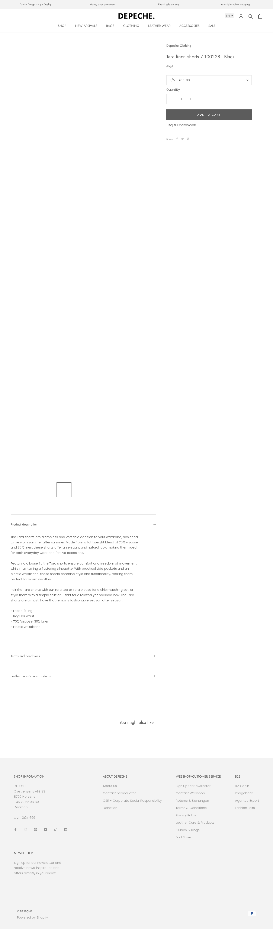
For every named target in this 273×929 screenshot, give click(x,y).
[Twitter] (182, 139)
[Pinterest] (188, 139)
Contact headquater (119, 793)
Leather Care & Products (195, 822)
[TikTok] (55, 829)
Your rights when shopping (235, 4)
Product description (24, 524)
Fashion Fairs (245, 808)
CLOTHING (131, 25)
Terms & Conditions (191, 808)
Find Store (183, 837)
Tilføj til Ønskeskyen (181, 125)
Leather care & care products (31, 676)
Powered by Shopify (32, 917)
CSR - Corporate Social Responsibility (132, 800)
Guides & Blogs (188, 830)
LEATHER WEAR (159, 25)
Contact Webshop (190, 793)
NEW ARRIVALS (86, 25)
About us (110, 786)
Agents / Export (247, 800)
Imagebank (244, 793)
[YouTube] (45, 829)
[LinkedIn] (65, 829)
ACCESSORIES (189, 25)
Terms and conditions (25, 656)
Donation (110, 808)
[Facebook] (177, 139)
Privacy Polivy (186, 815)
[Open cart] (260, 16)
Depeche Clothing (178, 45)
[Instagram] (25, 829)
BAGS (110, 25)
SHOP (62, 25)
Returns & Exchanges (192, 800)
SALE (211, 25)
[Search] (250, 16)
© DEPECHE (24, 911)
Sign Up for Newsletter (193, 786)
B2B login (242, 786)
